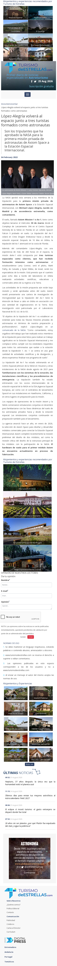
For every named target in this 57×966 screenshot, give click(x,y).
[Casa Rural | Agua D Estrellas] (15, 54)
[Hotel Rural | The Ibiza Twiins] (40, 12)
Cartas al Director (13, 928)
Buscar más (29, 764)
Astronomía (12, 104)
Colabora (10, 924)
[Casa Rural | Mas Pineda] (16, 754)
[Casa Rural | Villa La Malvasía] (40, 54)
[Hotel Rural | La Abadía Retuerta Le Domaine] (27, 504)
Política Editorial (13, 908)
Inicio (3, 104)
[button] (5, 175)
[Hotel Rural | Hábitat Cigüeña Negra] (41, 723)
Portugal (9, 957)
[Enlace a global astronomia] (29, 858)
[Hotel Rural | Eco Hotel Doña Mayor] (40, 40)
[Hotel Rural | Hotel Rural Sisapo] (16, 708)
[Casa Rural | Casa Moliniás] (41, 708)
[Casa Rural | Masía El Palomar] (15, 12)
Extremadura (11, 947)
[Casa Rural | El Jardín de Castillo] (15, 40)
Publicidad (11, 920)
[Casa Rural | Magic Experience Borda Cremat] (27, 558)
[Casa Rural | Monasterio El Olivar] (27, 477)
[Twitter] (35, 81)
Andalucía (9, 952)
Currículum (11, 932)
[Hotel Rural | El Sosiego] (40, 26)
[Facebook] (31, 81)
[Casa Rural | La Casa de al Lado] (16, 739)
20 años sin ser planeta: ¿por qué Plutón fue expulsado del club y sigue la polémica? (30, 824)
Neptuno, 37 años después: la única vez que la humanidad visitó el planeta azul (30, 783)
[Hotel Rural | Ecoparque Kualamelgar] (16, 693)
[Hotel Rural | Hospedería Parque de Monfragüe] (27, 531)
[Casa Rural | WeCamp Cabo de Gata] (41, 754)
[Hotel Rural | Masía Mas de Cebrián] (41, 739)
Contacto (10, 912)
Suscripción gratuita (41, 86)
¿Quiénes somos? (13, 905)
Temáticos (9, 962)
